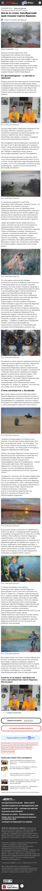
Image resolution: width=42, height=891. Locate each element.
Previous (3, 696)
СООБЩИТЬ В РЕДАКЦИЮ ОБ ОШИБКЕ (17, 822)
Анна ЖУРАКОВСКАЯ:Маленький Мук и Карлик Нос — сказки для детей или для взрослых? (22, 762)
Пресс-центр (29, 803)
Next (37, 696)
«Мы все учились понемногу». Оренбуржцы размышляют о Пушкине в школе (24, 787)
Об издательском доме (12, 803)
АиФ (16, 49)
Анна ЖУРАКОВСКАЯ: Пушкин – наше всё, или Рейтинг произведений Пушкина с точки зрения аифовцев (24, 781)
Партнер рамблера (19, 881)
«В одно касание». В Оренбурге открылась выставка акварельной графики (23, 767)
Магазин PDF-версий (29, 808)
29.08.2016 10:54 (6, 8)
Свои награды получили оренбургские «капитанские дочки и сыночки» (22, 774)
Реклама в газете (26, 814)
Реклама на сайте (10, 814)
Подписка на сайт (10, 808)
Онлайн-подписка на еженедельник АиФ (20, 806)
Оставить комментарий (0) (21, 728)
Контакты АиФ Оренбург (12, 811)
